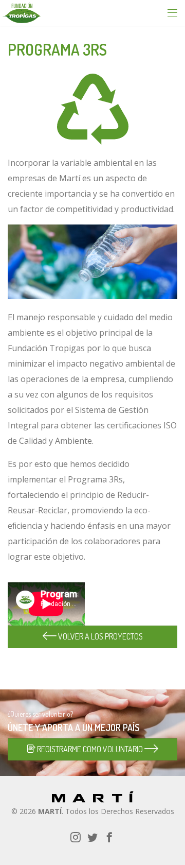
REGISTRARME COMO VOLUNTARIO (89, 749)
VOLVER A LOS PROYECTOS (100, 636)
